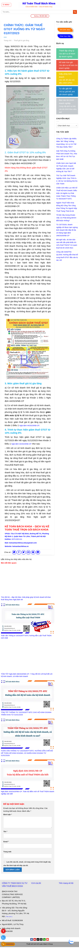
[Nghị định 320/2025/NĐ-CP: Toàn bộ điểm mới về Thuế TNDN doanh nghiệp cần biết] (27, 774)
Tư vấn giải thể (65, 88)
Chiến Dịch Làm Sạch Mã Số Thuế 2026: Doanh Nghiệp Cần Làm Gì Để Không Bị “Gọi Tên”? (66, 167)
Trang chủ (7, 40)
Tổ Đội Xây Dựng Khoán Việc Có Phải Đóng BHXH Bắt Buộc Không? (66, 218)
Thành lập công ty (66, 51)
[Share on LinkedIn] (38, 552)
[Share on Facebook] (19, 552)
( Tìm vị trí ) (8, 916)
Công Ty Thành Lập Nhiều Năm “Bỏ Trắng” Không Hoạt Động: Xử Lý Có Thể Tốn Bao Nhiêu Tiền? (66, 143)
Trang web (7, 852)
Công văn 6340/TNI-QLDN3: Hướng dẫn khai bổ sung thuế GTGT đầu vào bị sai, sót (67, 256)
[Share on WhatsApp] (14, 552)
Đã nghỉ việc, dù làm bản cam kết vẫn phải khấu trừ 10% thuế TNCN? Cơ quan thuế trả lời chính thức (66, 244)
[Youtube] (34, 939)
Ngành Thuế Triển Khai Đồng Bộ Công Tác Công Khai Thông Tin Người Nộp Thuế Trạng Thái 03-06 (66, 207)
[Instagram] (41, 939)
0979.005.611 (17, 539)
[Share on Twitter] (23, 552)
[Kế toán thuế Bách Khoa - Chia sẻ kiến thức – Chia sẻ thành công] (39, 5)
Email (6, 842)
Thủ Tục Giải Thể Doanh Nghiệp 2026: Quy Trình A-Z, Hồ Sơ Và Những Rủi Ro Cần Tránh (66, 180)
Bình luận (7, 814)
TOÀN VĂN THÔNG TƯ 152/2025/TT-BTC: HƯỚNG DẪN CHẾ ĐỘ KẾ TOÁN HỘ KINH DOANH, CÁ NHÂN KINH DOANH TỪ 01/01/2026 (27, 753)
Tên (5, 831)
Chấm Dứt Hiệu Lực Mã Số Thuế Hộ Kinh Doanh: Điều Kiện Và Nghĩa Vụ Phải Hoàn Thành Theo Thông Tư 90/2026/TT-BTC (66, 193)
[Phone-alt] (44, 939)
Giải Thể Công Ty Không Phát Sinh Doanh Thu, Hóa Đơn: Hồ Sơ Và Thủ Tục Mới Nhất (66, 155)
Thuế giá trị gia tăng (21, 40)
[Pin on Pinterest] (33, 552)
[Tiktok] (38, 939)
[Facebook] (31, 939)
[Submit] (75, 12)
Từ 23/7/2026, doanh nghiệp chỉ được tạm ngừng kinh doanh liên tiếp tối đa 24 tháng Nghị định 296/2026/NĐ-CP (67, 230)
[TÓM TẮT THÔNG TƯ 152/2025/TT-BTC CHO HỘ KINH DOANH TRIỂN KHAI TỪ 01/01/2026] (27, 695)
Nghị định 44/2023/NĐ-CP (29, 425)
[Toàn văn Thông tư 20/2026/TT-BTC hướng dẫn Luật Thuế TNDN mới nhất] (27, 618)
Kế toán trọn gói (66, 62)
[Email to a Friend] (28, 552)
